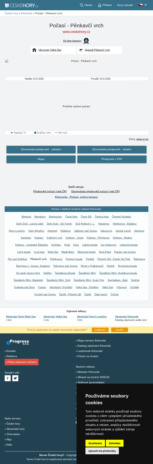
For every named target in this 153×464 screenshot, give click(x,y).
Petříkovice (56, 259)
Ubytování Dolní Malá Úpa (21, 316)
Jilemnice (139, 230)
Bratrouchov (55, 216)
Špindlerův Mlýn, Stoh (58, 280)
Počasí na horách (88, 356)
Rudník (111, 266)
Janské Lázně (123, 230)
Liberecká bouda (129, 244)
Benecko (26, 216)
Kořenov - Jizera (74, 237)
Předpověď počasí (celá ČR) (50, 191)
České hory (13, 423)
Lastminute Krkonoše (90, 350)
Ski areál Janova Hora (28, 273)
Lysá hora (39, 252)
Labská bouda (89, 244)
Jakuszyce (106, 230)
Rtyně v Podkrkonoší (92, 266)
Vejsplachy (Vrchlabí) (60, 287)
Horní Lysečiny (17, 230)
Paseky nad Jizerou (125, 252)
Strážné (135, 280)
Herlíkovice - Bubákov (125, 223)
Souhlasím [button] (95, 443)
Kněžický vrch (54, 237)
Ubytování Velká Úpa (55, 316)
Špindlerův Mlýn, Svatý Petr (89, 280)
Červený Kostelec (121, 216)
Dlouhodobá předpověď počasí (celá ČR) (95, 191)
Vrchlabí (134, 287)
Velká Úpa (107, 287)
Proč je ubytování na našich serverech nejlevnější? (57, 329)
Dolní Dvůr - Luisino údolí (29, 223)
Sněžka (47, 273)
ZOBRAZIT (100, 330)
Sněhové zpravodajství (91, 382)
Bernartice (40, 216)
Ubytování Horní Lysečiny (92, 316)
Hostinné (52, 230)
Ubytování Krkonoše (126, 316)
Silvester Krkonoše (89, 371)
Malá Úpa (53, 252)
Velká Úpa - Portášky (87, 287)
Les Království (108, 244)
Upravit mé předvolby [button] (102, 450)
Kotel (67, 244)
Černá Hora (71, 216)
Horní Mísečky (36, 230)
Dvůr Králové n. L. (85, 223)
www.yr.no (142, 139)
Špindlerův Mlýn (87, 273)
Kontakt (11, 350)
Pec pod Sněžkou (17, 259)
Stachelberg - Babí (117, 280)
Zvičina (114, 294)
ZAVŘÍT (120, 330)
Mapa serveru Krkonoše (92, 340)
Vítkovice (121, 287)
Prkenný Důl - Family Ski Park (113, 259)
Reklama (12, 356)
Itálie (9, 444)
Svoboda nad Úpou (24, 287)
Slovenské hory (16, 428)
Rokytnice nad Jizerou (65, 266)
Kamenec (26, 237)
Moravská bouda (87, 252)
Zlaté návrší (100, 294)
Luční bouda (23, 252)
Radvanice (139, 259)
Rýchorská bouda (127, 266)
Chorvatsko (13, 434)
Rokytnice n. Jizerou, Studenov (33, 266)
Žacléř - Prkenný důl (70, 294)
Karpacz (39, 237)
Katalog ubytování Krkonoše (94, 345)
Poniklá (90, 259)
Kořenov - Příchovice (98, 237)
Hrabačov (65, 230)
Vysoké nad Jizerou (45, 294)
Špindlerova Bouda (65, 273)
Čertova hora (102, 216)
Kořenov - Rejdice (122, 237)
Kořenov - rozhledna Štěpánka (31, 244)
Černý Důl (86, 216)
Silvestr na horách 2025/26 (93, 377)
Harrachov (103, 223)
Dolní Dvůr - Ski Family (59, 223)
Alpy (9, 439)
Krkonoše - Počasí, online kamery (76, 196)
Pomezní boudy (74, 259)
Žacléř (87, 294)
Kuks (76, 244)
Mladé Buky (67, 252)
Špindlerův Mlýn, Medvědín (28, 280)
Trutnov (42, 287)
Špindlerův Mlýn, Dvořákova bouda (118, 273)
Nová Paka (105, 252)
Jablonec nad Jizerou (85, 230)
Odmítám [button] (115, 443)
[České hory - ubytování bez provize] (21, 5)
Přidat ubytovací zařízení (22, 361)
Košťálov (56, 244)
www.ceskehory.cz (76, 31)
